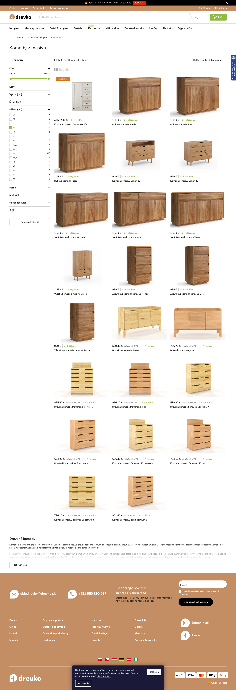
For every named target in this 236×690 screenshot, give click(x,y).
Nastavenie (83, 683)
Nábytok (96, 620)
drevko (196, 635)
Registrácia (221, 8)
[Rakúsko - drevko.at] (129, 659)
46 (31, 161)
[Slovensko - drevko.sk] (100, 659)
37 (31, 123)
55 (31, 178)
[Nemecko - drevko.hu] (121, 659)
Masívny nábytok (101, 626)
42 (31, 136)
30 (31, 114)
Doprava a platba (53, 620)
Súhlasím (154, 672)
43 (31, 140)
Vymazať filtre (29, 222)
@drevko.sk (200, 623)
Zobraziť (139, 3)
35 (31, 118)
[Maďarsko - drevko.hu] (114, 659)
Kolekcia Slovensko (146, 640)
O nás (12, 8)
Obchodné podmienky (55, 633)
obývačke (115, 557)
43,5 (31, 144)
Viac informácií (104, 676)
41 (31, 131)
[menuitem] (14, 28)
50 (31, 170)
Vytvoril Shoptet (218, 682)
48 (31, 166)
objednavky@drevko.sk (38, 593)
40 (31, 127)
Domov (13, 620)
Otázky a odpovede (54, 626)
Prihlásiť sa (201, 602)
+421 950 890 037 (92, 593)
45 (31, 153)
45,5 (31, 157)
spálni (107, 557)
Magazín (14, 640)
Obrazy (139, 626)
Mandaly (140, 633)
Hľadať (196, 17)
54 (31, 174)
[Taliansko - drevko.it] (136, 659)
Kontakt (24, 8)
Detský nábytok (101, 633)
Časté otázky (39, 8)
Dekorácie (140, 620)
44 (31, 148)
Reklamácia (49, 640)
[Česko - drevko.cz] (107, 659)
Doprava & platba (59, 8)
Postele (96, 640)
